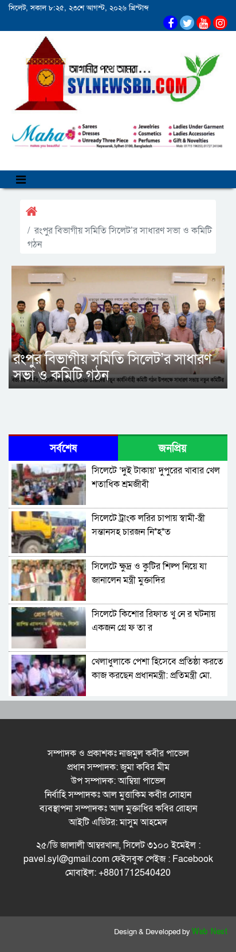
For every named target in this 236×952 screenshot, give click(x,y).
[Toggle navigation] (21, 179)
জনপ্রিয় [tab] (173, 448)
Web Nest (209, 932)
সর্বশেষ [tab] (63, 448)
